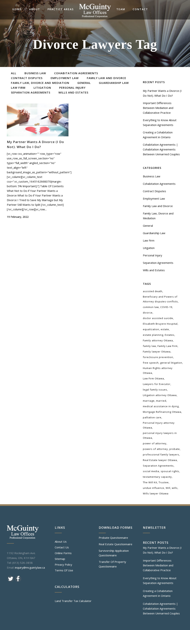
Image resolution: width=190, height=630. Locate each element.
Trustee (164, 482)
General (148, 225)
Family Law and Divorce (158, 206)
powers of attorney (155, 449)
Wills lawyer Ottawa (155, 493)
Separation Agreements (158, 263)
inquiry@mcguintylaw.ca (30, 567)
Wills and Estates (154, 270)
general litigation (171, 362)
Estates (169, 335)
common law (151, 307)
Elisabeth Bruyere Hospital (160, 323)
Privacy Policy (63, 564)
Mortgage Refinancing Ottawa (162, 412)
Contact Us (62, 547)
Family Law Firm (168, 346)
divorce (148, 312)
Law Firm (148, 240)
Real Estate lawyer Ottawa (160, 460)
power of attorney (154, 443)
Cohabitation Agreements (159, 184)
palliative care (152, 417)
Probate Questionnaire (113, 537)
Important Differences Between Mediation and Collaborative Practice (158, 107)
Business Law (151, 176)
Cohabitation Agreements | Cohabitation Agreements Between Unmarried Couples (161, 149)
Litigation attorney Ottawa (160, 395)
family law (149, 346)
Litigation (149, 248)
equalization (151, 329)
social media (151, 471)
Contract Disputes (154, 191)
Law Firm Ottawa (153, 378)
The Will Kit (150, 482)
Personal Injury (152, 255)
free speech (151, 362)
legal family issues (155, 389)
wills (175, 488)
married (161, 400)
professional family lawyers (161, 454)
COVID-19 (166, 307)
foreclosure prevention (158, 357)
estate (165, 329)
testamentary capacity (157, 476)
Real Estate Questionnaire (115, 544)
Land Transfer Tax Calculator (73, 601)
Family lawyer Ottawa (157, 351)
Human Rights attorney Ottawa (158, 370)
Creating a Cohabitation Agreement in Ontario (158, 593)
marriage (149, 400)
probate (174, 449)
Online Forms (63, 553)
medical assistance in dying (161, 406)
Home (75, 55)
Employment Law (154, 198)
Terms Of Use (64, 570)
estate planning (153, 335)
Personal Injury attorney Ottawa (159, 425)
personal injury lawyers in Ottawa (160, 435)
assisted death (152, 291)
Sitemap (60, 558)
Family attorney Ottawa (158, 340)
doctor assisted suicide (158, 318)
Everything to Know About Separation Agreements (159, 580)
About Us (61, 541)
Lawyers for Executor (156, 384)
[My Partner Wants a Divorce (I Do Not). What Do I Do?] (37, 120)
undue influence (153, 488)
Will (168, 488)
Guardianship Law (154, 233)
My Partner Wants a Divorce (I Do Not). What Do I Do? (162, 550)
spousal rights (170, 471)
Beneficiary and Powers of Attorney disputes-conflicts (160, 299)
